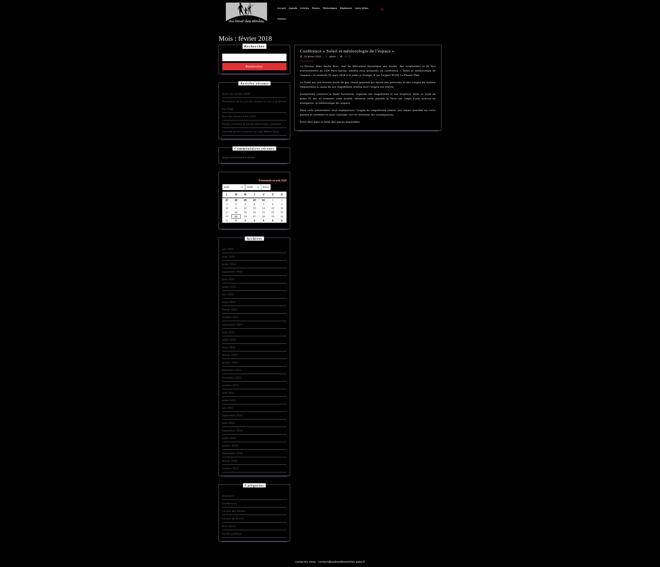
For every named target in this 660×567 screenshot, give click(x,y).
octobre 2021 (230, 385)
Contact (281, 19)
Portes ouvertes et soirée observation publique (251, 124)
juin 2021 (228, 407)
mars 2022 (228, 347)
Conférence (229, 503)
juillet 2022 (229, 339)
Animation (228, 495)
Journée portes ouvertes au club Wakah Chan (250, 131)
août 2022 (228, 332)
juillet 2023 (229, 286)
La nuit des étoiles (233, 511)
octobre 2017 (230, 468)
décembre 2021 (232, 370)
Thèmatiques (330, 8)
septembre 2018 (232, 453)
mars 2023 (228, 302)
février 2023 (229, 309)
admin (332, 56)
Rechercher (254, 46)
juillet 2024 (229, 264)
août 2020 (228, 423)
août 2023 (228, 279)
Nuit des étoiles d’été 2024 (239, 116)
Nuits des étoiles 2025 (236, 93)
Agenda (293, 8)
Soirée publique (232, 533)
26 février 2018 (312, 56)
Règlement (346, 8)
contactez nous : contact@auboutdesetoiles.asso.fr (330, 561)
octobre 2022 (230, 317)
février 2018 (229, 460)
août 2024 (228, 256)
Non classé (229, 526)
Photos (316, 8)
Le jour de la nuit (233, 518)
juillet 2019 (229, 438)
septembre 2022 (232, 324)
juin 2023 (228, 294)
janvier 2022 (230, 362)
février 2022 (229, 355)
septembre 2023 (232, 271)
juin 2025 (228, 249)
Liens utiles (361, 8)
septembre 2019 (232, 430)
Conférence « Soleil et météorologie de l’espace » (347, 51)
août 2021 (228, 392)
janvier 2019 (230, 445)
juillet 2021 (229, 400)
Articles (304, 8)
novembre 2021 (232, 377)
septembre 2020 (232, 415)
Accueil (281, 8)
